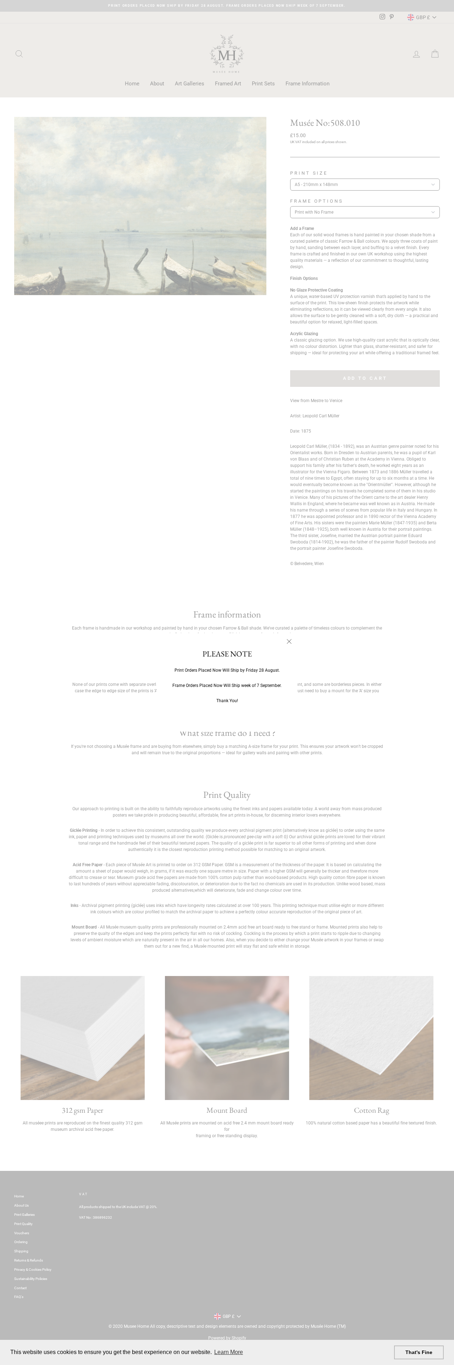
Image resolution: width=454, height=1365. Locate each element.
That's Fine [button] (418, 1352)
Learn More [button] (228, 1352)
